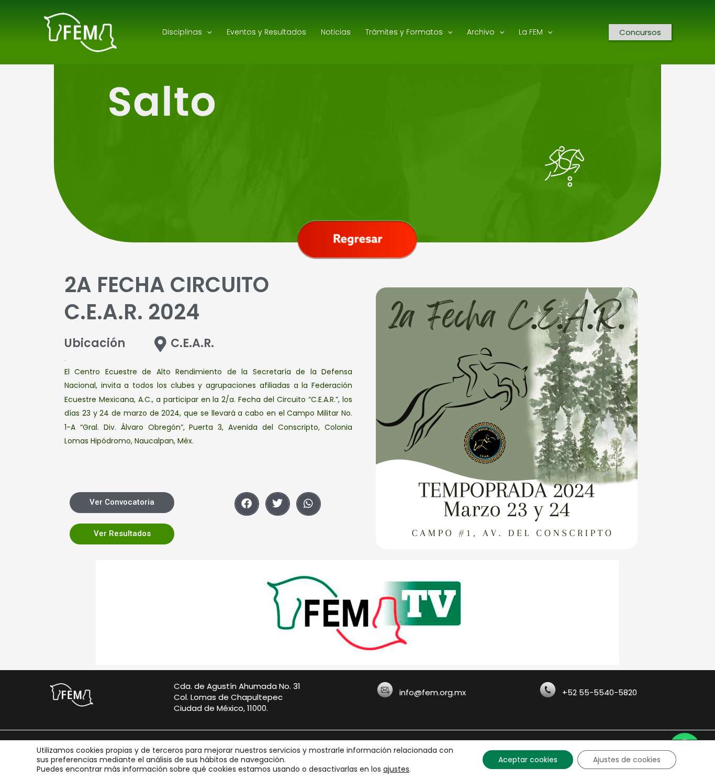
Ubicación (94, 343)
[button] (246, 504)
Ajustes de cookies (627, 759)
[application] (206, 32)
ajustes (396, 769)
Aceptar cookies (527, 759)
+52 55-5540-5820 (599, 692)
